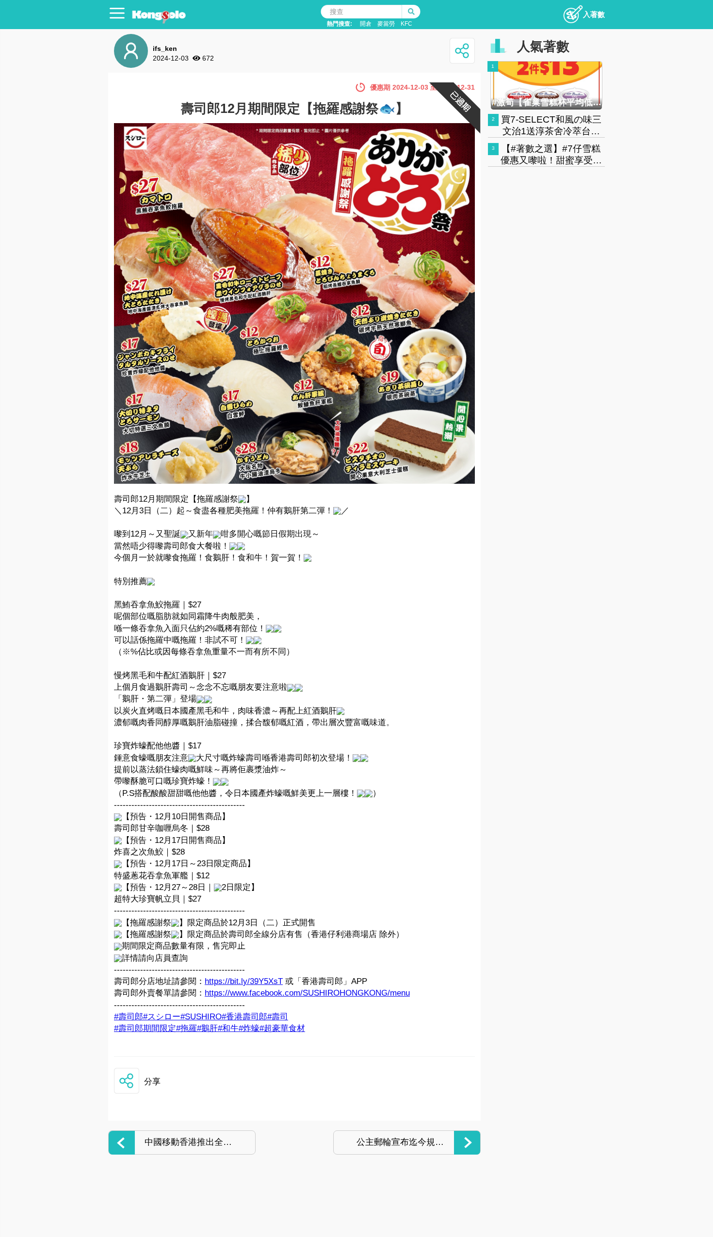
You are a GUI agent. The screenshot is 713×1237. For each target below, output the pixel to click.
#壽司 (277, 1016)
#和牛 (228, 1028)
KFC (406, 23)
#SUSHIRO (201, 1016)
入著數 (594, 14)
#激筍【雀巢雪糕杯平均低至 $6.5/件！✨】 (546, 102)
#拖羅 (186, 1028)
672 (208, 58)
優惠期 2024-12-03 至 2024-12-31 (422, 87)
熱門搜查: (339, 23)
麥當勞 (386, 23)
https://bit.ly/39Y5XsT (244, 981)
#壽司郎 (128, 1016)
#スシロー (161, 1016)
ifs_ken (165, 48)
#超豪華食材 (282, 1028)
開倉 (366, 23)
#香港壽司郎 (244, 1016)
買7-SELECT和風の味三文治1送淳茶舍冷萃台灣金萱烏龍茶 (551, 131)
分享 (152, 1081)
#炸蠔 (249, 1028)
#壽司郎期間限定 (145, 1028)
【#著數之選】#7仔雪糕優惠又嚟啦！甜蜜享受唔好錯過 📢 (551, 160)
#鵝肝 (207, 1028)
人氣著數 (543, 46)
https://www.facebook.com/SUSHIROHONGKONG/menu (307, 993)
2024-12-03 (171, 58)
